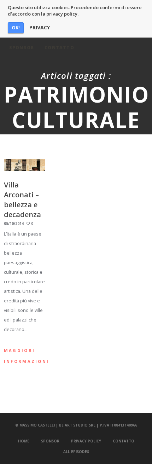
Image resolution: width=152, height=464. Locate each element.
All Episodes (76, 451)
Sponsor (50, 441)
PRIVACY (39, 27)
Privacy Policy (86, 441)
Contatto (123, 441)
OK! (16, 27)
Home (23, 441)
